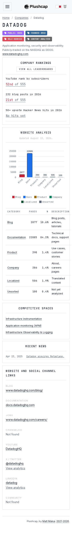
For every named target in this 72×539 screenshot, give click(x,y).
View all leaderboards (36, 69)
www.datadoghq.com (15, 53)
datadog (11, 482)
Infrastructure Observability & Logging (29, 332)
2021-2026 (62, 521)
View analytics (15, 468)
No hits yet (16, 116)
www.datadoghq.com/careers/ (26, 419)
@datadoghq (14, 463)
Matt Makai (48, 521)
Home (6, 17)
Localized (13, 280)
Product (12, 252)
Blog (10, 222)
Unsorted (13, 291)
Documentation (16, 237)
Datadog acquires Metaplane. (45, 356)
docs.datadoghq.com (20, 405)
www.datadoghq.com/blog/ (24, 390)
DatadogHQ (14, 448)
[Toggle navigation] (7, 6)
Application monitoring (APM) (23, 325)
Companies (21, 17)
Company (13, 267)
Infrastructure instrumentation (24, 318)
